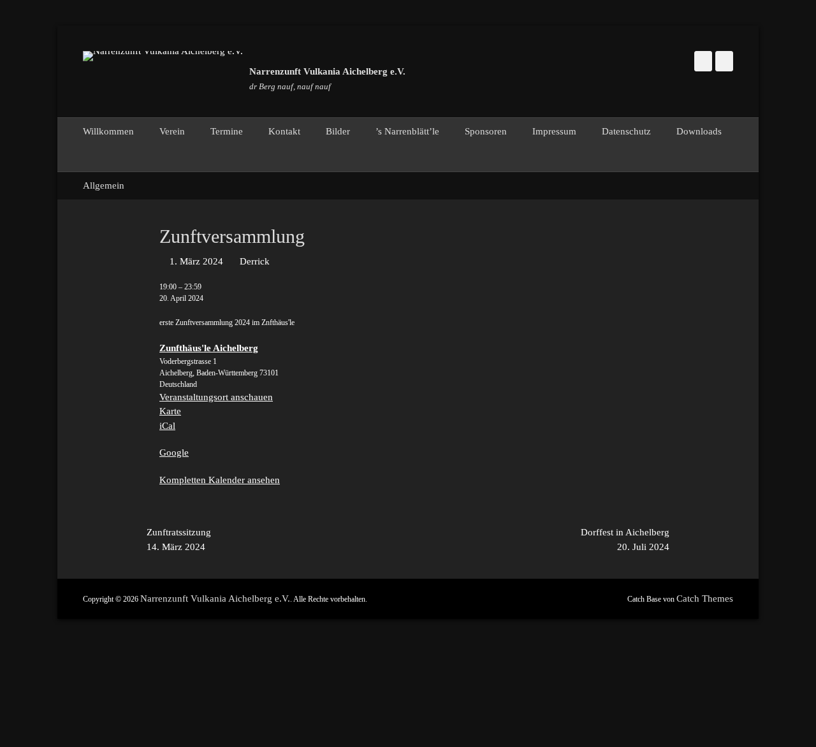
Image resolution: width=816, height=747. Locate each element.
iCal (167, 426)
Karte (170, 411)
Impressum (554, 131)
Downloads (699, 131)
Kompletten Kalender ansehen (219, 480)
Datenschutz (626, 131)
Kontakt (284, 131)
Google (174, 452)
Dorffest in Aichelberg (625, 539)
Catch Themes (704, 598)
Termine (226, 131)
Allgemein (103, 185)
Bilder (338, 131)
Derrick (255, 261)
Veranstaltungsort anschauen (216, 397)
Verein (172, 131)
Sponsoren (486, 131)
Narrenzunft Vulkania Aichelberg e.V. (327, 71)
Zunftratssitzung (179, 539)
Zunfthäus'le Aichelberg (208, 348)
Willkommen (108, 131)
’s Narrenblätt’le (407, 131)
